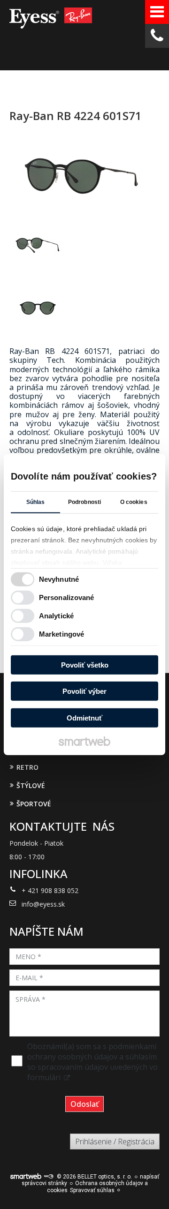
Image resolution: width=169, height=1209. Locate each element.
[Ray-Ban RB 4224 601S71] (84, 174)
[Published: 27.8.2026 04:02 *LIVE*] (48, 1176)
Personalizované (66, 597)
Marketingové (61, 634)
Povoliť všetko (84, 664)
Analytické (56, 616)
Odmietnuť (84, 717)
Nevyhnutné (59, 579)
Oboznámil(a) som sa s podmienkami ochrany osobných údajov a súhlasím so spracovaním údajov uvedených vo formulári (92, 1061)
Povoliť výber (84, 691)
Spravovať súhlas (92, 1190)
